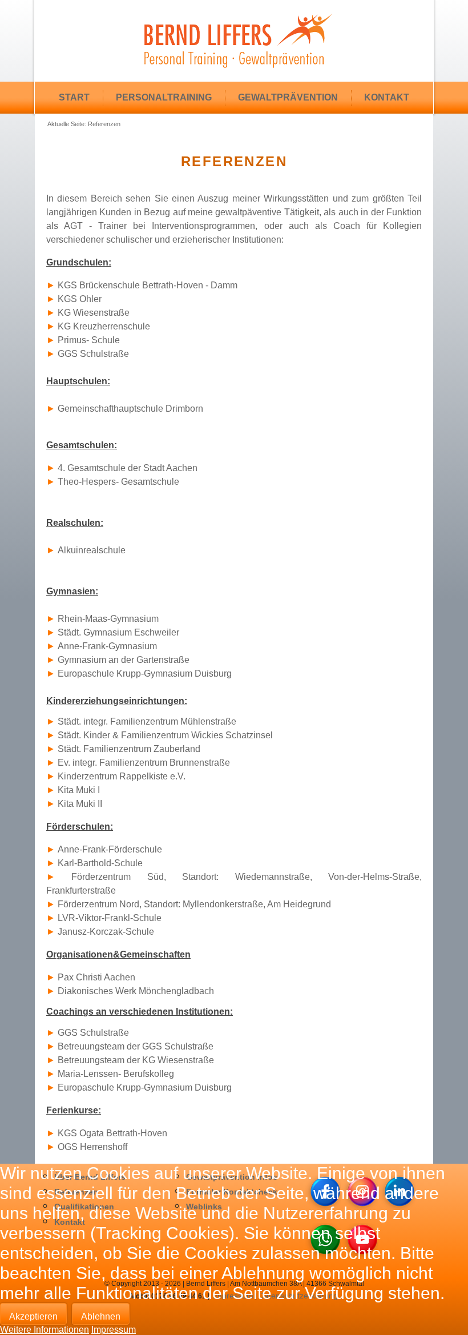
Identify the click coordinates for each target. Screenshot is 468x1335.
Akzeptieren (33, 1316)
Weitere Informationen (44, 1329)
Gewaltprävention (288, 97)
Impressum (113, 1329)
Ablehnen (100, 1316)
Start (74, 97)
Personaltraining (164, 97)
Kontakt (386, 97)
